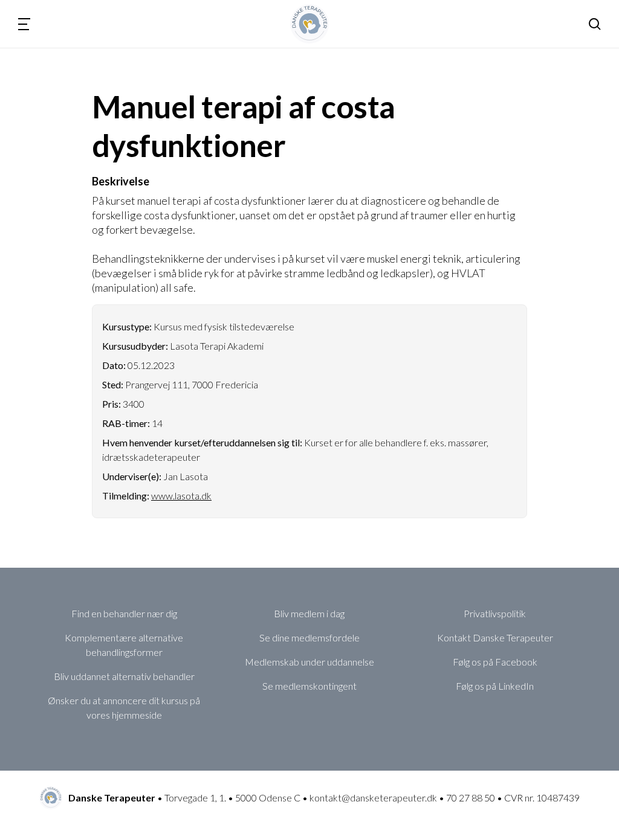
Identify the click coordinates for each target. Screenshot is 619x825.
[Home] (309, 23)
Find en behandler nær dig (124, 613)
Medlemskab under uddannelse (309, 661)
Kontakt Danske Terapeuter (495, 637)
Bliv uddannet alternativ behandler (124, 676)
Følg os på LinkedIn (495, 686)
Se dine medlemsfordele (309, 637)
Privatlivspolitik (495, 613)
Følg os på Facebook (495, 661)
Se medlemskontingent (309, 686)
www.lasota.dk (181, 495)
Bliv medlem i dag (309, 613)
